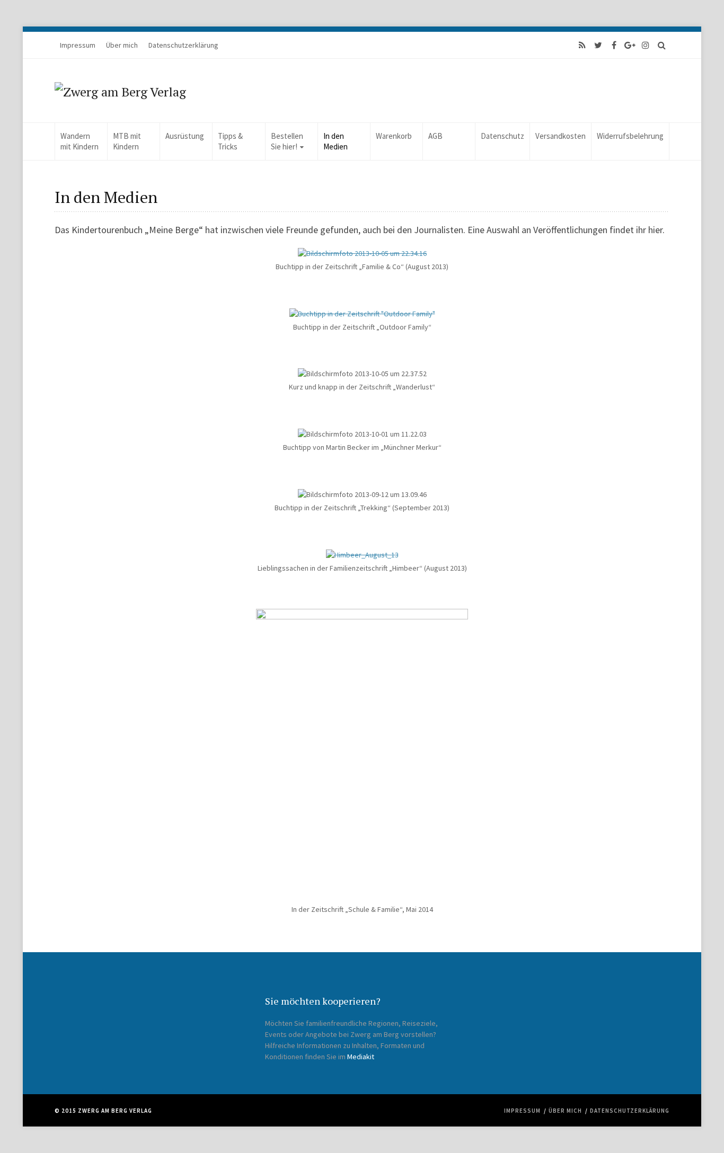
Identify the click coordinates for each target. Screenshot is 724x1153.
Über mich (122, 45)
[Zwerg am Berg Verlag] (120, 90)
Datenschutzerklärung (183, 45)
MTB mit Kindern (127, 141)
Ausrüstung (184, 136)
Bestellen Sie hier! (287, 141)
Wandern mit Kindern (79, 141)
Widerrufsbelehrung (630, 136)
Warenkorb (394, 136)
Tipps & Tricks (230, 141)
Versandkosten (560, 136)
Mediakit (360, 1056)
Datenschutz (502, 136)
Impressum (77, 45)
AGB (435, 136)
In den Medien (335, 141)
